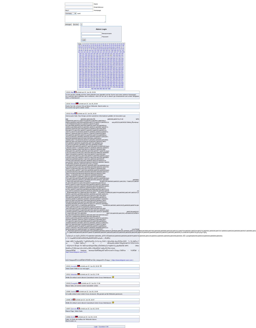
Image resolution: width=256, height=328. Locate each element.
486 (103, 88)
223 (116, 61)
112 (123, 50)
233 (100, 63)
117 (90, 52)
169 (100, 57)
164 (86, 57)
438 (91, 84)
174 (114, 57)
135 (94, 53)
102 (95, 50)
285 (111, 68)
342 (91, 74)
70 (121, 47)
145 (122, 53)
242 (80, 65)
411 (105, 81)
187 (105, 58)
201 (100, 60)
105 (104, 50)
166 (91, 57)
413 (111, 81)
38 (103, 45)
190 (114, 58)
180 (86, 58)
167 (94, 57)
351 (116, 74)
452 (86, 85)
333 (111, 73)
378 (102, 77)
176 (119, 57)
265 (100, 66)
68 (117, 47)
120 (98, 52)
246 (91, 65)
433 (122, 82)
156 (108, 55)
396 (108, 79)
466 (80, 87)
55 (91, 47)
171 (105, 57)
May (72, 92)
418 (80, 82)
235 (105, 63)
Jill (71, 300)
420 (86, 82)
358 (91, 76)
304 (119, 69)
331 (105, 73)
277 (88, 68)
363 (105, 76)
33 (93, 45)
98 (85, 50)
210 (80, 61)
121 (101, 52)
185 (100, 58)
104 (101, 50)
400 (119, 79)
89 (113, 49)
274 (80, 68)
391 (94, 79)
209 (122, 60)
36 (99, 45)
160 (119, 55)
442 (102, 84)
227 (83, 63)
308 (86, 71)
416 (119, 81)
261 (88, 66)
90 (115, 49)
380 (108, 77)
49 (79, 47)
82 (99, 49)
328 (97, 73)
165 (88, 57)
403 (83, 81)
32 (91, 45)
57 (95, 47)
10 (94, 44)
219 (105, 61)
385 (122, 77)
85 (105, 49)
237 (111, 63)
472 (97, 87)
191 (116, 58)
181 (88, 58)
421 (88, 82)
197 (88, 60)
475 (105, 87)
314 (102, 71)
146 (80, 55)
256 (119, 65)
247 (94, 65)
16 (105, 44)
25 (123, 44)
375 (94, 77)
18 (109, 44)
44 (115, 45)
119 (95, 52)
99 (87, 50)
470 (91, 87)
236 (108, 63)
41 (109, 45)
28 (83, 45)
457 (100, 85)
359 (94, 76)
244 (86, 65)
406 (91, 81)
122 (103, 52)
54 (89, 47)
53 (87, 47)
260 (86, 66)
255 (116, 65)
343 (94, 74)
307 (83, 71)
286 (114, 68)
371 (83, 77)
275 (83, 68)
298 (102, 69)
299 (105, 69)
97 (83, 50)
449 (122, 84)
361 (100, 76)
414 (114, 81)
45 (117, 45)
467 (83, 87)
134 (91, 53)
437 (88, 84)
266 (102, 66)
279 (94, 68)
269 (111, 66)
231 (94, 63)
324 (86, 73)
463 (116, 85)
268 (108, 66)
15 (103, 44)
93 (121, 49)
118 (92, 52)
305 (122, 69)
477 (111, 87)
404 (86, 81)
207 (116, 60)
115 (84, 52)
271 (116, 66)
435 (83, 84)
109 (115, 50)
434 (80, 84)
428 (108, 82)
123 (106, 52)
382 (114, 77)
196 (86, 60)
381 (111, 77)
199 (94, 60)
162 (80, 57)
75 (85, 49)
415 (116, 81)
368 (119, 76)
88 (111, 49)
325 (88, 73)
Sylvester (74, 309)
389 (88, 79)
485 (101, 88)
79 (93, 49)
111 (120, 50)
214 (91, 61)
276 (86, 68)
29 (85, 45)
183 (94, 58)
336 (119, 73)
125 (112, 52)
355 (83, 76)
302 (114, 69)
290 (80, 69)
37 (101, 45)
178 (80, 58)
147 (83, 55)
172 (108, 57)
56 (93, 47)
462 (114, 85)
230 (91, 63)
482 (92, 88)
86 (107, 49)
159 (116, 55)
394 (102, 79)
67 (115, 47)
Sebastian (74, 274)
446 (114, 84)
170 (102, 57)
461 (111, 85)
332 (108, 73)
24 (121, 44)
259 (83, 66)
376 (97, 77)
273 (122, 66)
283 (105, 68)
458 (102, 85)
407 (94, 81)
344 (97, 74)
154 (102, 55)
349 (111, 74)
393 (100, 79)
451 (83, 85)
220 (108, 61)
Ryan (72, 113)
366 (114, 76)
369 (122, 76)
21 (115, 44)
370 (80, 77)
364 (108, 76)
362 (102, 76)
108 (112, 50)
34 (95, 45)
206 (114, 60)
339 (83, 74)
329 (100, 73)
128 (120, 52)
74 (83, 49)
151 (94, 55)
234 (102, 63)
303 (116, 69)
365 (111, 76)
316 (108, 71)
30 (87, 45)
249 (100, 65)
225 (122, 61)
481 (122, 87)
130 (80, 53)
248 (97, 65)
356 (86, 76)
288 (119, 68)
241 (122, 63)
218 (102, 61)
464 (119, 85)
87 (109, 49)
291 (83, 69)
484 (98, 88)
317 (111, 71)
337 (122, 73)
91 (117, 49)
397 (111, 79)
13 (99, 44)
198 (91, 60)
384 (119, 77)
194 (80, 60)
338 (80, 74)
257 (122, 65)
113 (79, 52)
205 (111, 60)
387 (83, 79)
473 (100, 87)
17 (107, 44)
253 (111, 65)
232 (97, 63)
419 (83, 82)
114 (82, 52)
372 (86, 77)
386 (80, 79)
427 (105, 82)
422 (91, 82)
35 (97, 45)
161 (122, 55)
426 (102, 82)
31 (89, 45)
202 (102, 60)
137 (100, 53)
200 (97, 60)
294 (91, 69)
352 (119, 74)
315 (105, 71)
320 (119, 71)
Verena (73, 104)
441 (100, 84)
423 (94, 82)
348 (108, 74)
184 (97, 58)
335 (116, 73)
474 (102, 87)
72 (79, 49)
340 (86, 74)
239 (116, 63)
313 (100, 71)
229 (88, 63)
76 (87, 49)
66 (113, 47)
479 (116, 87)
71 (123, 47)
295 (94, 69)
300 (108, 69)
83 (101, 49)
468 (86, 87)
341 (88, 74)
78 (91, 49)
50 (81, 47)
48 (123, 45)
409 (100, 81)
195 (83, 60)
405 (88, 81)
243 (83, 65)
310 (91, 71)
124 (109, 52)
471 (94, 87)
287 (116, 68)
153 (100, 55)
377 (100, 77)
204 (108, 60)
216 (97, 61)
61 (103, 47)
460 (108, 85)
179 (83, 58)
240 (119, 63)
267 (105, 66)
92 (119, 49)
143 (116, 53)
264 (97, 66)
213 (88, 61)
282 (102, 68)
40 (107, 45)
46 (119, 45)
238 (114, 63)
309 (88, 71)
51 (83, 47)
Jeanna (73, 291)
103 (98, 50)
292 (86, 69)
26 (79, 45)
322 (80, 73)
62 (105, 47)
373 (88, 77)
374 (91, 77)
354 (80, 76)
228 (86, 63)
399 (116, 79)
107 (109, 50)
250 (102, 65)
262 (91, 66)
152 (97, 55)
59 (99, 47)
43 (113, 45)
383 (116, 77)
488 (109, 88)
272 (119, 66)
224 (119, 61)
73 (81, 49)
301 (111, 69)
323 (83, 73)
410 (102, 81)
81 (97, 49)
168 (97, 57)
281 (100, 68)
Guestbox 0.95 (103, 326)
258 (80, 66)
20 (113, 44)
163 (83, 57)
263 (94, 66)
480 (119, 87)
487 (106, 88)
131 (83, 53)
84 (103, 49)
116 (87, 52)
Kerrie (73, 317)
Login (95, 326)
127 (117, 52)
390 (91, 79)
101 (92, 50)
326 (91, 73)
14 (101, 44)
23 (119, 44)
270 (114, 66)
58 (97, 47)
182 (91, 58)
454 (91, 85)
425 (100, 82)
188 (108, 58)
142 (114, 53)
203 (105, 60)
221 (111, 61)
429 (111, 82)
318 (114, 71)
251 (105, 65)
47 (121, 45)
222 (114, 61)
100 (90, 50)
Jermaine (74, 266)
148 (86, 55)
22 (117, 44)
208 (119, 60)
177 (122, 57)
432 (119, 82)
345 (100, 74)
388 (86, 79)
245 (88, 65)
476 (108, 87)
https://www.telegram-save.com (76, 252)
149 (88, 55)
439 (94, 84)
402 (80, 81)
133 (88, 53)
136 (97, 53)
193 (122, 58)
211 (83, 61)
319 (116, 71)
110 (118, 50)
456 (97, 85)
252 (108, 65)
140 (108, 53)
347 (105, 74)
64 (109, 47)
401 (122, 79)
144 (119, 53)
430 (114, 82)
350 (114, 74)
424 (97, 82)
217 (100, 61)
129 (123, 52)
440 (97, 84)
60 (101, 47)
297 (100, 69)
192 (119, 58)
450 (80, 85)
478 (114, 87)
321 (122, 71)
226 (80, 63)
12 (97, 44)
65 (111, 47)
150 (91, 55)
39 (105, 45)
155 (105, 55)
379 (105, 77)
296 (97, 69)
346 (102, 74)
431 (116, 82)
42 (111, 45)
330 (102, 73)
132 (86, 53)
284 (108, 68)
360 (97, 76)
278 (91, 68)
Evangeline (74, 283)
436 (86, 84)
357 (88, 76)
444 (108, 84)
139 (105, 53)
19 (111, 44)
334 (114, 73)
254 (114, 65)
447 (116, 84)
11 (95, 44)
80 (95, 49)
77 (89, 49)
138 (102, 53)
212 (86, 61)
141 (111, 53)
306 (80, 71)
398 (114, 79)
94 (123, 49)
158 (114, 55)
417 (122, 81)
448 (119, 84)
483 (95, 88)
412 (108, 81)
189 (111, 58)
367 (116, 76)
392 (97, 79)
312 (97, 71)
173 (111, 57)
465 (122, 85)
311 (94, 71)
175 (116, 57)
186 (102, 58)
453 (88, 85)
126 (115, 52)
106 (106, 50)
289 (122, 68)
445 (111, 84)
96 (81, 50)
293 (88, 69)
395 (105, 79)
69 (119, 47)
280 (97, 68)
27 (81, 45)
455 (94, 85)
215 (94, 61)
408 (97, 81)
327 (94, 73)
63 (107, 47)
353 (122, 74)
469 (88, 87)
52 (85, 47)
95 (79, 50)
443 (105, 84)
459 (105, 85)
